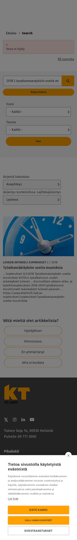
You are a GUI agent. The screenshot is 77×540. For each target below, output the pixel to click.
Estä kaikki (38, 509)
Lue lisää (13, 498)
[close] (68, 455)
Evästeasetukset (38, 530)
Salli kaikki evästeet (38, 520)
